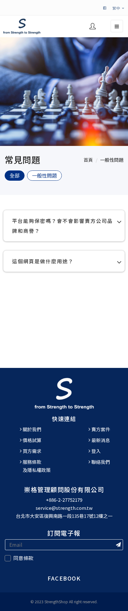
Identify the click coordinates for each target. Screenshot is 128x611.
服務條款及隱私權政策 (37, 466)
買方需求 (32, 451)
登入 (96, 451)
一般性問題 (111, 159)
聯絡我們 (100, 462)
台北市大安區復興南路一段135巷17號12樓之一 (64, 516)
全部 (15, 175)
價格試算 (32, 440)
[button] (92, 26)
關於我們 (32, 429)
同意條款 (23, 558)
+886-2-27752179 (64, 499)
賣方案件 (100, 429)
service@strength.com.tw (64, 508)
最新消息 (100, 440)
